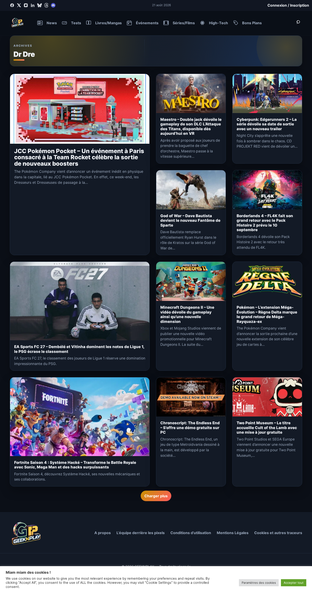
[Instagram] (26, 5)
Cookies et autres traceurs (278, 532)
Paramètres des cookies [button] (259, 582)
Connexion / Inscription (288, 5)
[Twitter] (19, 5)
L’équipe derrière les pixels (140, 532)
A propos (102, 532)
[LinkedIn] (32, 5)
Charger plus (156, 496)
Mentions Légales (233, 532)
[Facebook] (12, 5)
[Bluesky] (39, 5)
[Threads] (46, 5)
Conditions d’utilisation (190, 532)
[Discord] (53, 5)
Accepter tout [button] (294, 582)
